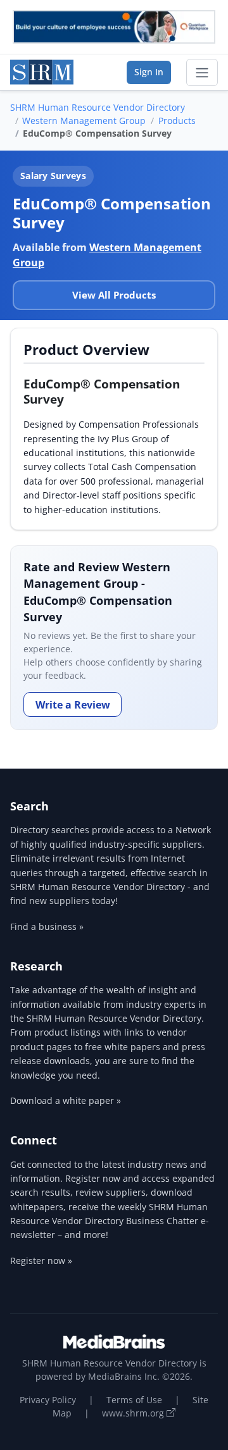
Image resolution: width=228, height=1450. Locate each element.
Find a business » (47, 926)
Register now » (41, 1261)
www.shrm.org (134, 1413)
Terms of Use (134, 1400)
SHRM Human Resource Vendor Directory (97, 107)
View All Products (114, 294)
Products (177, 121)
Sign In (148, 72)
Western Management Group (84, 121)
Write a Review (72, 705)
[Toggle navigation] (202, 73)
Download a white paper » (65, 1100)
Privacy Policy (48, 1400)
